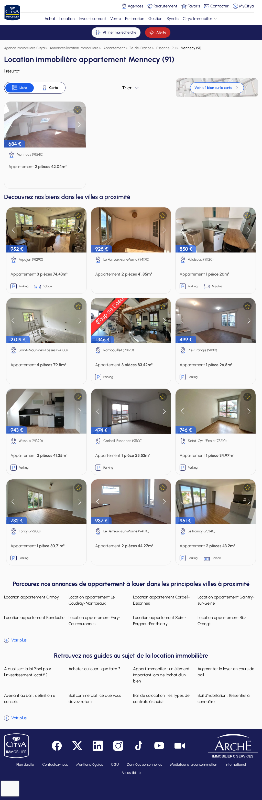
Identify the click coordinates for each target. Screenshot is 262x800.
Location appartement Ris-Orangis (222, 620)
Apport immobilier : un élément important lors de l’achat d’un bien (161, 674)
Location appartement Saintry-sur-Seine (226, 600)
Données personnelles (144, 764)
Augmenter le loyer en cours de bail (226, 671)
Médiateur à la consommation (193, 764)
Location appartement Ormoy (31, 597)
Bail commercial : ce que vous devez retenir (95, 698)
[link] (217, 87)
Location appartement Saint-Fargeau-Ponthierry (160, 620)
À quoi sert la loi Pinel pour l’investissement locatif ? (27, 671)
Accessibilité (131, 773)
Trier (127, 88)
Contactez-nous (55, 764)
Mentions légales (89, 764)
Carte (53, 88)
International (235, 764)
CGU (115, 764)
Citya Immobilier (197, 18)
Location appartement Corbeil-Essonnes (161, 600)
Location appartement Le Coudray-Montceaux (92, 600)
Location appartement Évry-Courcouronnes (95, 620)
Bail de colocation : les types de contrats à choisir (161, 698)
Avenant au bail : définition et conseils (30, 698)
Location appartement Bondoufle (34, 617)
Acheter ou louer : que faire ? (94, 668)
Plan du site (25, 764)
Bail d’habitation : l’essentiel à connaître (223, 698)
